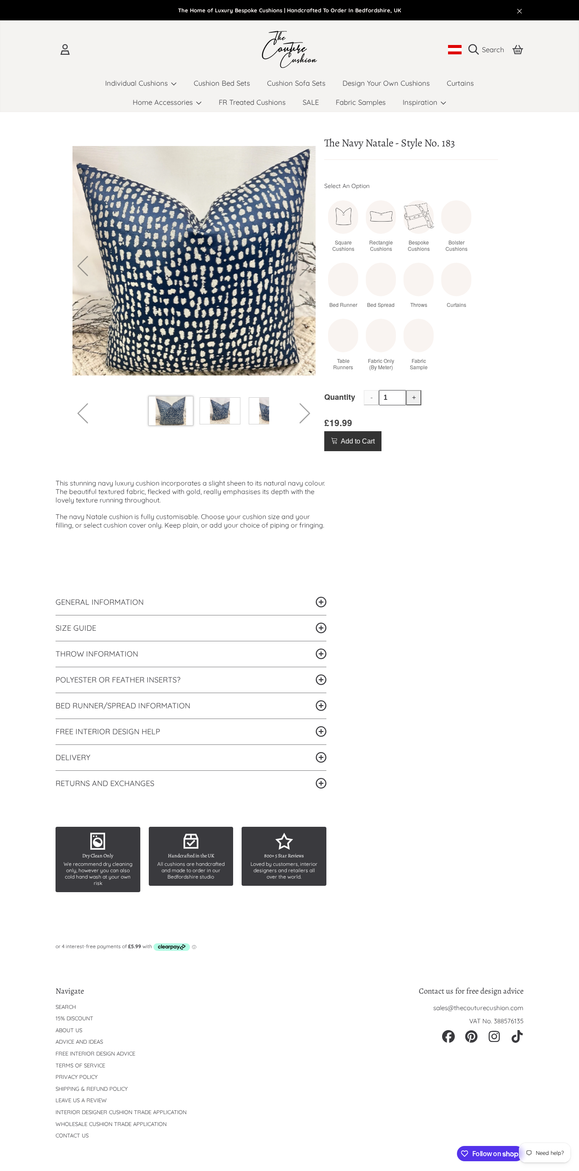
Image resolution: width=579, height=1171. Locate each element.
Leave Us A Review (81, 1100)
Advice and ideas (79, 1041)
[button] (488, 49)
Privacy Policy (76, 1076)
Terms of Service (80, 1065)
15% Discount (74, 1018)
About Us (69, 1030)
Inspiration (421, 102)
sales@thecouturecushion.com (478, 1008)
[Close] (519, 11)
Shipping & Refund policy (92, 1088)
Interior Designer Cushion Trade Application (121, 1112)
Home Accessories (164, 102)
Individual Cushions (137, 83)
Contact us (72, 1135)
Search (66, 1006)
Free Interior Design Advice (95, 1053)
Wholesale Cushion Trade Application (111, 1123)
